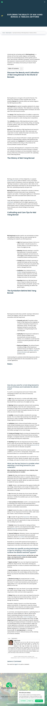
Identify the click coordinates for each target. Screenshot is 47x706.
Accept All (39, 701)
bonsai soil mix (35, 445)
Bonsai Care (41, 689)
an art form (22, 536)
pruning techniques (21, 555)
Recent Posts (14, 638)
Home (3, 32)
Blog (40, 687)
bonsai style (14, 528)
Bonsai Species (9, 32)
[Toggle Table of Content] (20, 69)
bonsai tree (26, 517)
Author (9, 638)
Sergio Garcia (17, 640)
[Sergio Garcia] (10, 644)
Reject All (31, 701)
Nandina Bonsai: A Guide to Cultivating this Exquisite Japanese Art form (24, 657)
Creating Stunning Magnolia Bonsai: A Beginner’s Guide (24, 656)
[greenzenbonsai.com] (2, 2)
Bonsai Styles (41, 685)
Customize (23, 701)
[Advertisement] (23, 44)
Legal (45, 696)
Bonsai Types (41, 684)
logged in (16, 664)
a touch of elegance (28, 617)
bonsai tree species (12, 180)
